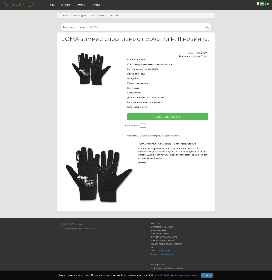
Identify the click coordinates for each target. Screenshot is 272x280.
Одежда (101, 15)
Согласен (206, 275)
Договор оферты (158, 264)
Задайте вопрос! (171, 135)
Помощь (96, 4)
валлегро (22, 4)
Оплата (81, 4)
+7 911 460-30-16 (162, 250)
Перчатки (114, 15)
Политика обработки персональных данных (167, 270)
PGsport (204, 56)
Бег (92, 15)
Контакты (155, 223)
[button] (115, 52)
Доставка (66, 4)
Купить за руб (167, 116)
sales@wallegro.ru (166, 254)
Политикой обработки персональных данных (174, 275)
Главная (64, 15)
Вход (51, 4)
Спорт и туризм (79, 15)
